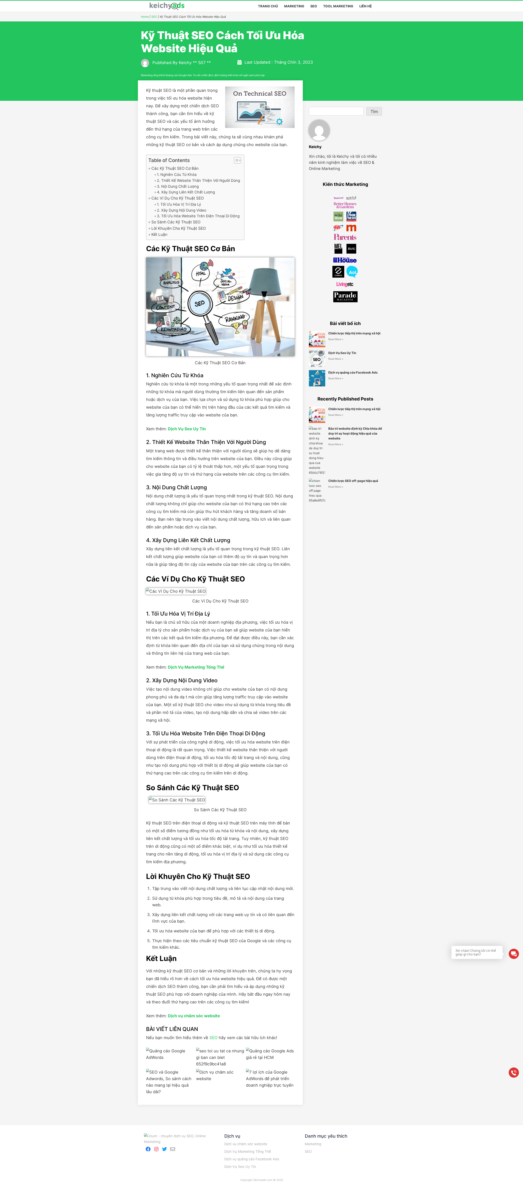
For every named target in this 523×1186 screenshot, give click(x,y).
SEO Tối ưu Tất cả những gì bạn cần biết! (220, 1057)
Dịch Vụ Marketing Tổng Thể (247, 1151)
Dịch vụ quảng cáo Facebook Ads (353, 372)
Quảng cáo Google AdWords (170, 1057)
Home (145, 16)
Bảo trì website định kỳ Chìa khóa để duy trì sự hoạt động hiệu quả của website (355, 433)
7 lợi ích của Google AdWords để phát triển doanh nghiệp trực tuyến (270, 1082)
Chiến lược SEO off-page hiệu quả (353, 481)
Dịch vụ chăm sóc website (220, 1082)
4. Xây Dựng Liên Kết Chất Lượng (186, 192)
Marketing (294, 6)
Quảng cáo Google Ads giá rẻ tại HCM (270, 1057)
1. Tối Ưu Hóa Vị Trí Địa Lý (179, 204)
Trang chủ (268, 6)
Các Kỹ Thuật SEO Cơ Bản (175, 168)
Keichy (185, 62)
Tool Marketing (338, 6)
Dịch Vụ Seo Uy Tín (342, 353)
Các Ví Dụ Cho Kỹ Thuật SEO (177, 198)
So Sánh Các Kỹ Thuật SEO (175, 222)
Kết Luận (159, 234)
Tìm (374, 111)
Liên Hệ (365, 6)
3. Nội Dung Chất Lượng (178, 186)
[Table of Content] (237, 160)
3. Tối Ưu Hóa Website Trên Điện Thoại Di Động (198, 216)
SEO (313, 6)
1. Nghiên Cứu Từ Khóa (177, 174)
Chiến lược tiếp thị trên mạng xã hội (354, 333)
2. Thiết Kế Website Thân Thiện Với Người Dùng (198, 180)
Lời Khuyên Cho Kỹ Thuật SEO (178, 228)
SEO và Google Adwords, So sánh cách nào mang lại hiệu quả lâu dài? (170, 1082)
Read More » (335, 339)
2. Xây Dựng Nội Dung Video (181, 210)
